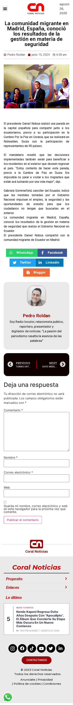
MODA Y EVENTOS (24, 607)
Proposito (14, 579)
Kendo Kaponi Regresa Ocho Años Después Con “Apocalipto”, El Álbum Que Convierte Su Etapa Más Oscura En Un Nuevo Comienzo (40, 619)
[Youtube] (41, 648)
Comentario (13, 410)
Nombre (11, 457)
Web (7, 487)
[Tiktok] (32, 648)
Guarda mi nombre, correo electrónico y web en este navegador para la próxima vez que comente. (36, 508)
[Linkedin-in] (60, 648)
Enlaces (12, 587)
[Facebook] (22, 648)
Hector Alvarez (29, 631)
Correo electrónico (18, 472)
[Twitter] (51, 648)
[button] (5, 9)
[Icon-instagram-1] (12, 648)
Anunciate (27, 679)
